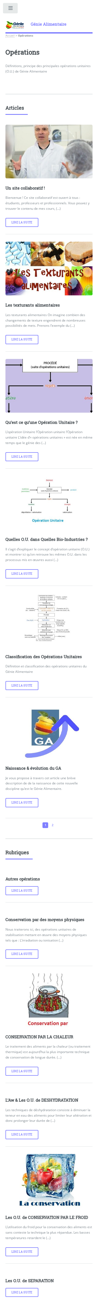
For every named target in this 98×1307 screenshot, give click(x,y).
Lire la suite (21, 222)
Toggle (10, 9)
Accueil (10, 35)
